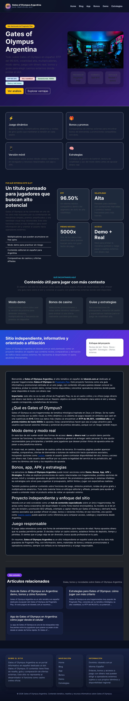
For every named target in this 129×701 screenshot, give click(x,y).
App (88, 6)
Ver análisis (14, 91)
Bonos (96, 6)
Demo (105, 6)
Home (73, 6)
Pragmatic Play (62, 382)
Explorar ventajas (38, 91)
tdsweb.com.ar (105, 662)
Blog (81, 6)
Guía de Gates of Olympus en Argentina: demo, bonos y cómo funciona (34, 593)
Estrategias (116, 6)
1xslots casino (24, 515)
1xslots (41, 455)
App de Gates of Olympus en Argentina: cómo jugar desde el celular (33, 618)
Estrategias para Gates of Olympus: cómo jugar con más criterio (94, 593)
